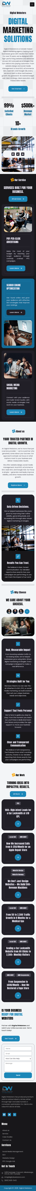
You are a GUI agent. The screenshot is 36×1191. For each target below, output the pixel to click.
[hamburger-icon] (32, 4)
